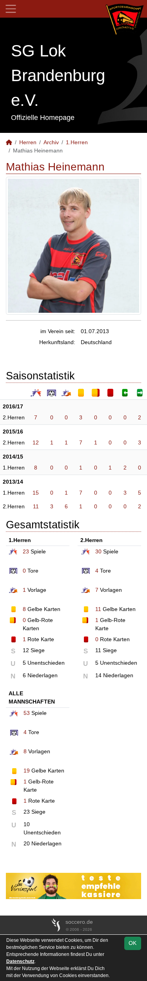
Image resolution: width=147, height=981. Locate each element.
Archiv (51, 142)
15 (36, 493)
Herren (27, 142)
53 (27, 713)
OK (132, 943)
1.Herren (77, 142)
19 (27, 770)
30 (98, 551)
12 (36, 442)
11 (36, 506)
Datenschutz (20, 961)
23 (26, 551)
